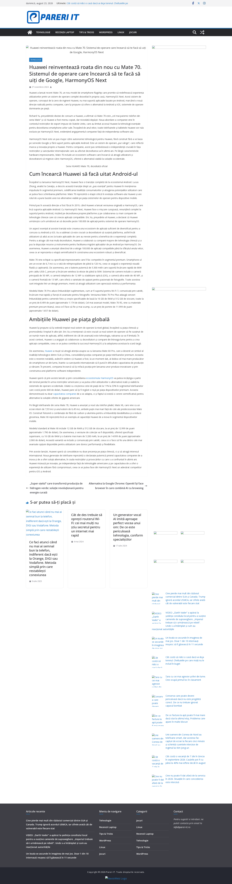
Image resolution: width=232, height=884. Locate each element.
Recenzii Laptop (64, 32)
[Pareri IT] (30, 32)
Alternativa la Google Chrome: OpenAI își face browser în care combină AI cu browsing (116, 486)
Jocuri (133, 32)
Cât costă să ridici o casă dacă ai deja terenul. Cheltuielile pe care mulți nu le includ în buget (97, 5)
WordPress (106, 32)
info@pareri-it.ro (182, 827)
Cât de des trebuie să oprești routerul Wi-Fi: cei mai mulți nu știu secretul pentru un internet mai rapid (86, 525)
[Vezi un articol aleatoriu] (202, 32)
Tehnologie (43, 32)
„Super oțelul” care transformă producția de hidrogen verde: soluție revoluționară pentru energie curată (56, 488)
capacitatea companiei (64, 393)
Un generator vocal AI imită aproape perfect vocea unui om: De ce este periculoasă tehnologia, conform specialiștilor (128, 527)
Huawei (48, 350)
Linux (121, 32)
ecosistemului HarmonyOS (99, 378)
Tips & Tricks (86, 32)
